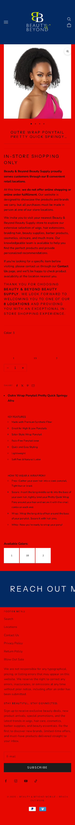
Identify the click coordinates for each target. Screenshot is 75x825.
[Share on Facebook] (16, 385)
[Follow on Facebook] (6, 781)
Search (8, 619)
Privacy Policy (13, 643)
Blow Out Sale (14, 659)
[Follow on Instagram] (16, 781)
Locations (10, 627)
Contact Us (11, 635)
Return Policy (13, 651)
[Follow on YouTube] (26, 781)
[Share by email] (33, 385)
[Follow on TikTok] (36, 781)
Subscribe (37, 767)
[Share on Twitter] (22, 385)
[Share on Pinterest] (27, 385)
